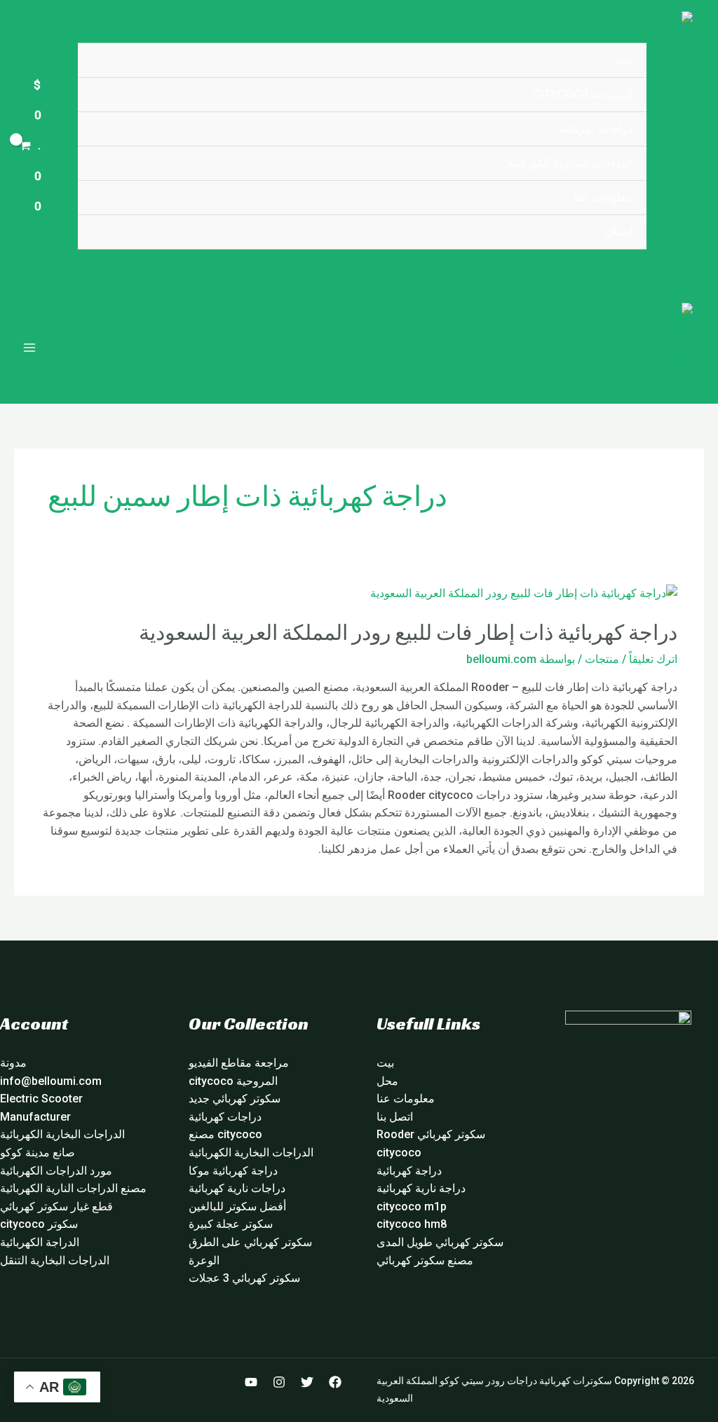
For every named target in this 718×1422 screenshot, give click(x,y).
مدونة (13, 1062)
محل (387, 1081)
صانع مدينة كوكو (37, 1152)
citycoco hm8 (412, 1224)
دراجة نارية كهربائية (421, 1188)
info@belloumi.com (51, 1081)
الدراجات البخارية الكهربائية (570, 163)
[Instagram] (279, 1382)
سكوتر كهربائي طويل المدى (440, 1242)
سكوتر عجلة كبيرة (231, 1224)
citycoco (399, 1152)
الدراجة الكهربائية (39, 1242)
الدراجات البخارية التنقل (54, 1260)
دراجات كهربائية (596, 128)
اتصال (618, 231)
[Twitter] (307, 1382)
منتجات (602, 659)
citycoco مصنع (225, 1134)
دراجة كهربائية (409, 1170)
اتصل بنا (395, 1116)
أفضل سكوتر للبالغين (237, 1206)
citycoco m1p (412, 1206)
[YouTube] (251, 1382)
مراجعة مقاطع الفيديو (239, 1062)
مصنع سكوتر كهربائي (425, 1260)
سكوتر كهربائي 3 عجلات (244, 1278)
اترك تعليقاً (653, 659)
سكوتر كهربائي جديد (234, 1098)
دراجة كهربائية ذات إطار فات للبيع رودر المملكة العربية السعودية (408, 633)
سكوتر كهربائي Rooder (431, 1134)
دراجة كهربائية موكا (233, 1170)
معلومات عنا (603, 197)
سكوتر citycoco (39, 1224)
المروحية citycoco (582, 94)
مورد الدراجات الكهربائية (56, 1170)
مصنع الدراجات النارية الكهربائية (73, 1188)
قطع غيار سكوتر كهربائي (56, 1206)
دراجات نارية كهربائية (237, 1188)
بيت (623, 60)
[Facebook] (335, 1382)
